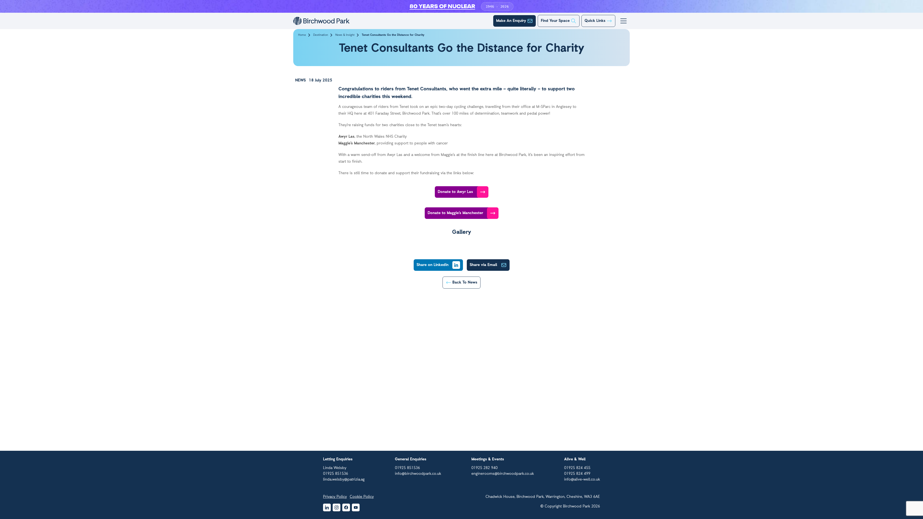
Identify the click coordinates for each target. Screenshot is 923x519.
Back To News (464, 282)
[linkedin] (327, 507)
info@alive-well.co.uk (582, 479)
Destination (320, 35)
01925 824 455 (577, 468)
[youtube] (356, 507)
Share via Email (483, 265)
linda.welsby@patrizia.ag (344, 479)
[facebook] (346, 507)
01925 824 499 (577, 473)
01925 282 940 (484, 468)
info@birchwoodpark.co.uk (418, 473)
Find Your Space (555, 21)
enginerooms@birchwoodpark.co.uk (502, 473)
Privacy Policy (335, 497)
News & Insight (345, 35)
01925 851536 (335, 473)
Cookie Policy (362, 497)
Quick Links (595, 21)
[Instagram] (336, 507)
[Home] (321, 21)
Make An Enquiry (511, 21)
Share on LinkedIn (433, 265)
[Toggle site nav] (623, 21)
